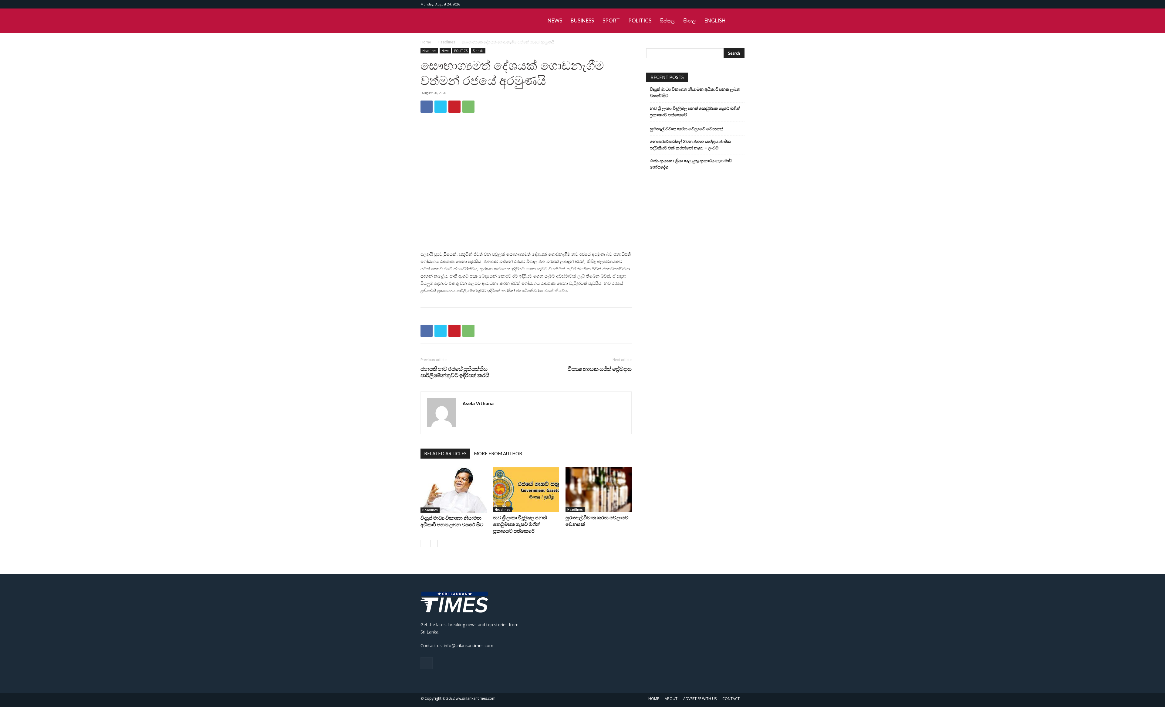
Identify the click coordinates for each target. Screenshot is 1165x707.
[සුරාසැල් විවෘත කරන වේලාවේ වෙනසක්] (599, 489)
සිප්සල (667, 20)
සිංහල (689, 20)
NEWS (555, 20)
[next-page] (434, 543)
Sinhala (478, 51)
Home (425, 42)
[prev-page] (424, 543)
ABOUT (671, 698)
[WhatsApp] (468, 107)
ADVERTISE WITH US (700, 698)
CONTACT (731, 698)
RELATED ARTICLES (445, 453)
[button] (737, 21)
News (445, 51)
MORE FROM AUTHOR (498, 453)
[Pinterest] (454, 107)
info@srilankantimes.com (468, 645)
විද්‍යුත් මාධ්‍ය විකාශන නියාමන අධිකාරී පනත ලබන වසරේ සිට (695, 92)
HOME (653, 698)
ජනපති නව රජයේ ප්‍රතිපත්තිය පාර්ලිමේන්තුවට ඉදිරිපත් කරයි (454, 372)
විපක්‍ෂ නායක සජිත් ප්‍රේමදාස (600, 369)
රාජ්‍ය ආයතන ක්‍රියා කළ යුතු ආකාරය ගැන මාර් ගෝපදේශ (690, 163)
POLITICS (639, 20)
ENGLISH (715, 20)
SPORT (611, 20)
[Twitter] (440, 107)
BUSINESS (582, 20)
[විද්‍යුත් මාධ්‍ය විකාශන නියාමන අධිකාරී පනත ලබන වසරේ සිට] (453, 490)
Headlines (446, 42)
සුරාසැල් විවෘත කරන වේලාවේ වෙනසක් (686, 128)
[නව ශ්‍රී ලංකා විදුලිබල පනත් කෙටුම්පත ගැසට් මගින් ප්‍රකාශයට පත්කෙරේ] (526, 489)
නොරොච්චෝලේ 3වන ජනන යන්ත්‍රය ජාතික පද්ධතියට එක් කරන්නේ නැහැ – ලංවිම (690, 144)
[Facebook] (740, 4)
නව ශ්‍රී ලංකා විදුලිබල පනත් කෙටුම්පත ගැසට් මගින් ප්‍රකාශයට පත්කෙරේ (520, 524)
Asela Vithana (478, 403)
